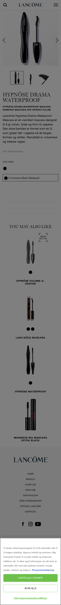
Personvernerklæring (43, 570)
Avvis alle (30, 588)
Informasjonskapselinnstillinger (30, 598)
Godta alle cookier (30, 577)
